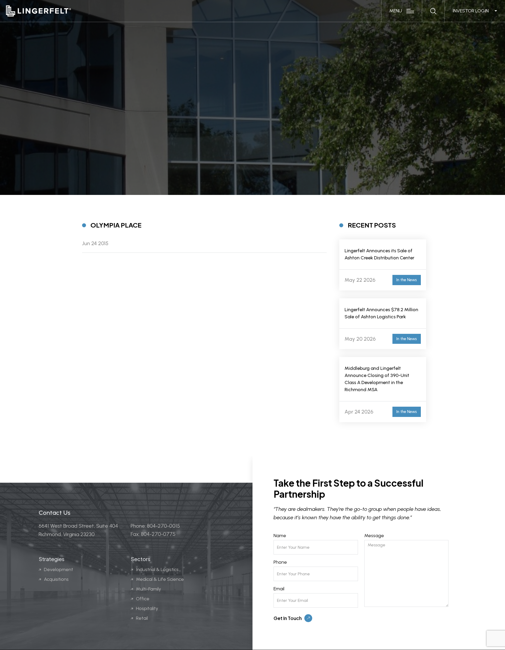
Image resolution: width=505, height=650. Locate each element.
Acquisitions (56, 579)
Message (374, 535)
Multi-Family (148, 589)
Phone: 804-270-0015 (155, 526)
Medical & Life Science (160, 579)
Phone (280, 562)
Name (280, 535)
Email (279, 589)
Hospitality (147, 608)
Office (142, 599)
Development (58, 569)
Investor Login (471, 11)
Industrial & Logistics (157, 569)
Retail (142, 618)
